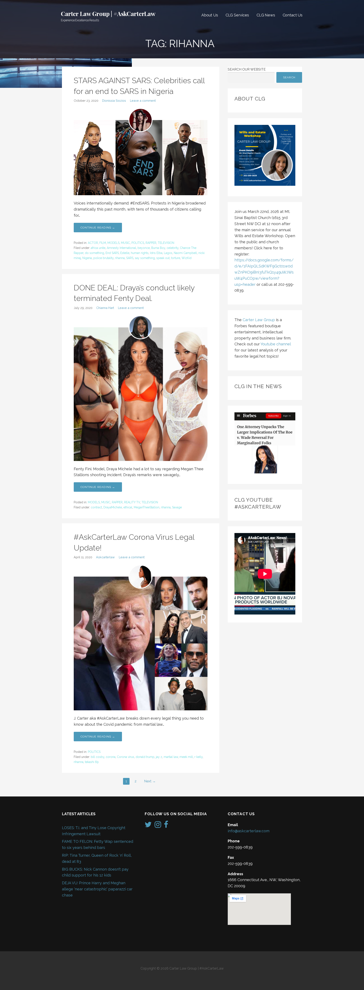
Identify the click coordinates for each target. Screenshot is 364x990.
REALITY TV (132, 502)
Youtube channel (276, 344)
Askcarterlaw (105, 557)
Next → (150, 781)
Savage (177, 507)
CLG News (266, 15)
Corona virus (125, 757)
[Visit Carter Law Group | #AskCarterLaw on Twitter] (148, 826)
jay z (159, 757)
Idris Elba (156, 253)
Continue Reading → (97, 227)
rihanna (120, 258)
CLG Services (237, 15)
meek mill (186, 757)
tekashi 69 (92, 762)
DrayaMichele (112, 507)
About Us (209, 15)
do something (94, 253)
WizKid (186, 258)
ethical (127, 507)
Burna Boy (158, 248)
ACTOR (93, 242)
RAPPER (151, 242)
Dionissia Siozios (114, 100)
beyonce (144, 248)
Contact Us (292, 15)
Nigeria (87, 258)
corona (110, 757)
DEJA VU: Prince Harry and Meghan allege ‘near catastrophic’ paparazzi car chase (97, 889)
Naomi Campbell (185, 253)
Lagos (168, 253)
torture (175, 258)
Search (289, 77)
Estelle (124, 253)
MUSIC (125, 242)
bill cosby (97, 757)
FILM (102, 242)
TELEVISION (166, 242)
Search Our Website (247, 69)
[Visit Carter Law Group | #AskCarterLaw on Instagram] (158, 826)
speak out (163, 258)
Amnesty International (121, 248)
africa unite (98, 248)
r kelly (198, 757)
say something (145, 258)
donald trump (145, 757)
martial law (171, 757)
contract (96, 507)
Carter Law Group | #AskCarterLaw (108, 13)
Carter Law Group (259, 320)
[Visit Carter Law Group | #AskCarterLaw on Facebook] (166, 826)
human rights (140, 253)
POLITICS (137, 242)
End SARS (112, 253)
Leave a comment (143, 100)
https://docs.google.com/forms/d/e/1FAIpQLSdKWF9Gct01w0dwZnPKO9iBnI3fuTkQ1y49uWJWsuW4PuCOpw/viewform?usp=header (264, 272)
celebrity (172, 248)
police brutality (103, 258)
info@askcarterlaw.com (248, 831)
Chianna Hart (105, 308)
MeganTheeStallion (146, 507)
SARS (129, 258)
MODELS (113, 242)
